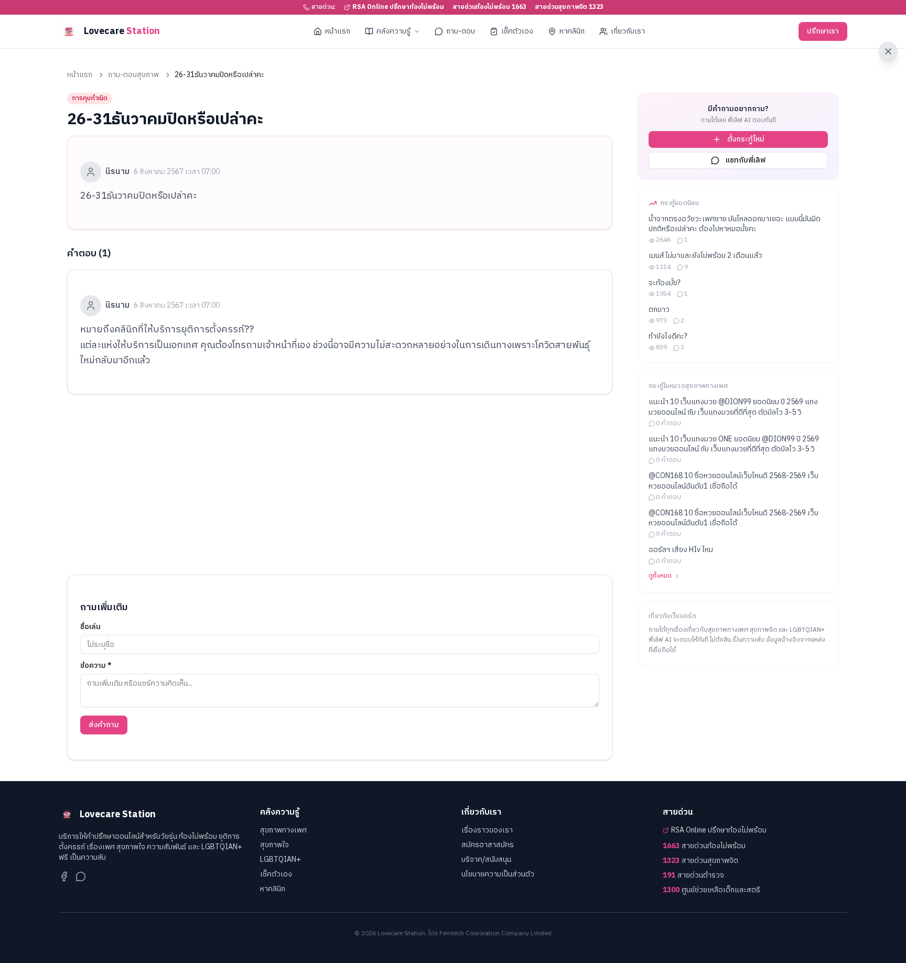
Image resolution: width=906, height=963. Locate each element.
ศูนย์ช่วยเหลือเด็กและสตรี (711, 890)
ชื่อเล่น (90, 627)
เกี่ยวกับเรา (628, 31)
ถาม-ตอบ (460, 31)
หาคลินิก (572, 31)
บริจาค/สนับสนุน (486, 859)
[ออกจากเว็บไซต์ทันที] (888, 51)
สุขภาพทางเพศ (283, 830)
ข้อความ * (96, 665)
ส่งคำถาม (104, 725)
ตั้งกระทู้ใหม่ (745, 139)
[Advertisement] (339, 484)
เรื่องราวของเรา (487, 830)
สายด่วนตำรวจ (693, 875)
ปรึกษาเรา (823, 31)
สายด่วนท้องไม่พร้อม (704, 846)
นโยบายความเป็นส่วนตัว (497, 874)
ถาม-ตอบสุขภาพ (133, 75)
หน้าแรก (337, 31)
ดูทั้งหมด (660, 576)
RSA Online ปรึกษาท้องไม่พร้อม (398, 7)
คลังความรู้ (393, 31)
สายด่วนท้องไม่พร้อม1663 (489, 7)
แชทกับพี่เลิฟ (745, 160)
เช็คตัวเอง (517, 31)
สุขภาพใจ (274, 845)
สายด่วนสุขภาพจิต (700, 861)
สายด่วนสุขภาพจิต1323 (569, 7)
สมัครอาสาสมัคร (487, 845)
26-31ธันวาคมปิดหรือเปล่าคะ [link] (219, 75)
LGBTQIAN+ (280, 859)
